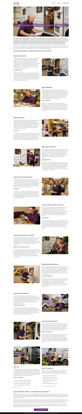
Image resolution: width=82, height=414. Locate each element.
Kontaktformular (65, 3)
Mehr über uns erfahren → (18, 387)
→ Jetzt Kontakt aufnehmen (41, 409)
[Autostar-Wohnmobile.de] (16, 3)
